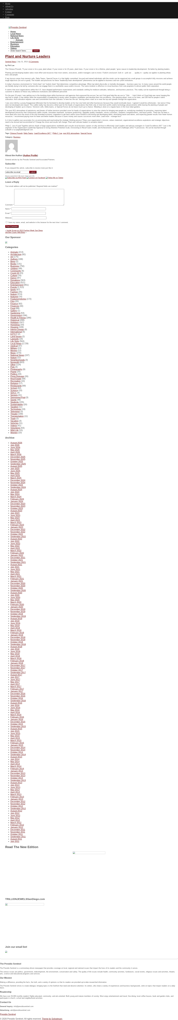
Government (16, 315)
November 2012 (17, 804)
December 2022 (17, 529)
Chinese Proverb (16, 133)
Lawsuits (14, 339)
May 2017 (15, 682)
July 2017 (14, 677)
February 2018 (17, 661)
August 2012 (16, 811)
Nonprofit (14, 362)
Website (8, 218)
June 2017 (15, 679)
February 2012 (17, 825)
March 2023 (15, 522)
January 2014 (16, 771)
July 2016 (14, 705)
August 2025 (16, 466)
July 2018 (14, 649)
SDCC (13, 393)
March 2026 (15, 454)
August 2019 (16, 619)
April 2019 (15, 628)
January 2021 (16, 581)
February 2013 (17, 797)
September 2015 (18, 726)
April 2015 (15, 738)
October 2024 (16, 485)
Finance (14, 304)
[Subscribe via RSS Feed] (15, 178)
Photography (16, 369)
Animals (19, 40)
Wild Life (14, 430)
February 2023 (17, 525)
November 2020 (17, 586)
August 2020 (16, 593)
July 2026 (14, 445)
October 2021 (16, 560)
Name (8, 209)
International (16, 332)
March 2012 (15, 822)
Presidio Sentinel (8, 1014)
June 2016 (15, 708)
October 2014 (16, 752)
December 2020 (17, 583)
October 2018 (16, 642)
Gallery (13, 311)
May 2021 (15, 572)
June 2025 (15, 471)
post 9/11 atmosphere (71, 133)
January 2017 (16, 691)
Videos (13, 48)
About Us (9, 6)
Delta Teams (28, 133)
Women (14, 433)
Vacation (14, 421)
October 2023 (16, 508)
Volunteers (15, 428)
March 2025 (15, 478)
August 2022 (16, 539)
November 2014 (17, 750)
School (13, 388)
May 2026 (15, 450)
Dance (13, 278)
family (13, 290)
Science (14, 390)
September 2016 (18, 701)
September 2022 (18, 536)
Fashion (14, 292)
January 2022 (16, 555)
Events (13, 287)
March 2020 (15, 602)
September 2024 (18, 487)
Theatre (14, 414)
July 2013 (14, 785)
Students (14, 402)
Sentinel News (10, 62)
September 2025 (18, 464)
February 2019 (17, 633)
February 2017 (17, 689)
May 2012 (15, 818)
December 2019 (17, 609)
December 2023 (17, 504)
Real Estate (15, 379)
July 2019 (14, 621)
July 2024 (14, 492)
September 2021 (18, 562)
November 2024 (17, 483)
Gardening (15, 313)
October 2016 (16, 698)
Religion (14, 383)
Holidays (14, 322)
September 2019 (18, 616)
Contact (8, 11)
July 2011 (14, 841)
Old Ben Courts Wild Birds (15, 232)
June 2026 (15, 447)
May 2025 (15, 473)
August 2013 (16, 783)
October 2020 (16, 588)
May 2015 (15, 736)
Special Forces (86, 133)
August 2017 (16, 675)
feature (13, 294)
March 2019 (15, 630)
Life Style (14, 38)
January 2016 (16, 719)
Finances (14, 306)
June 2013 (15, 787)
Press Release (17, 376)
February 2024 (17, 499)
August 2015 (16, 729)
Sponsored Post (17, 397)
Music (13, 353)
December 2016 (17, 694)
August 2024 (16, 490)
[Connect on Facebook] (35, 178)
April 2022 (15, 548)
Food (12, 308)
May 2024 (15, 494)
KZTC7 (13, 334)
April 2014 (15, 764)
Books (13, 264)
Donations (15, 280)
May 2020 (15, 600)
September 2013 (18, 780)
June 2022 (15, 543)
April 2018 (15, 656)
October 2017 (16, 670)
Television (15, 411)
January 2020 (16, 607)
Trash (13, 418)
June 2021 (15, 569)
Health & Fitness (18, 318)
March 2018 (15, 658)
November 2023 (17, 506)
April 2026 (15, 452)
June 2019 (15, 623)
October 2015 (16, 724)
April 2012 (15, 820)
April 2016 (15, 712)
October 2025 (16, 461)
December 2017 (17, 665)
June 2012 (15, 815)
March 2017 (15, 687)
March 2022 (15, 551)
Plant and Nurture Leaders (27, 56)
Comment (9, 205)
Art (11, 257)
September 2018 (18, 644)
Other (13, 365)
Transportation (17, 416)
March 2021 (15, 576)
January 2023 (16, 527)
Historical (14, 320)
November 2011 (17, 832)
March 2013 (15, 794)
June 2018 (15, 651)
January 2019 (16, 635)
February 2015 (17, 743)
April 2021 (15, 574)
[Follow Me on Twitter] (54, 178)
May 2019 (15, 626)
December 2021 (17, 558)
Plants (13, 372)
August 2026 (16, 443)
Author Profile (30, 155)
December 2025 (17, 457)
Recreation (15, 381)
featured (14, 297)
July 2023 (14, 513)
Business (14, 44)
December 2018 (17, 637)
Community (15, 271)
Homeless (15, 325)
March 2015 (15, 740)
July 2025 (14, 468)
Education (15, 46)
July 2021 (14, 567)
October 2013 (16, 778)
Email (8, 213)
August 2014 (16, 757)
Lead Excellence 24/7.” (42, 133)
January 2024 (16, 501)
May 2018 (15, 654)
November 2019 (17, 611)
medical (14, 346)
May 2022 (15, 546)
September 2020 (18, 590)
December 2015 (17, 722)
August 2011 (16, 839)
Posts (7, 17)
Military (13, 348)
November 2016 (17, 696)
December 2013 (17, 773)
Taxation (14, 407)
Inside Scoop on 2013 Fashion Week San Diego (25, 230)
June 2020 (15, 597)
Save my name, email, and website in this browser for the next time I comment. (38, 222)
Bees (12, 261)
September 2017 (18, 672)
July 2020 (14, 595)
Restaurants (16, 386)
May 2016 (15, 710)
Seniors (14, 395)
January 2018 (16, 663)
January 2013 (16, 799)
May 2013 (15, 790)
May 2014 (15, 762)
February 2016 (17, 717)
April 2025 (15, 476)
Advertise (9, 9)
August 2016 (16, 703)
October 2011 (16, 834)
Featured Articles (18, 299)
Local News (15, 34)
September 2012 (18, 808)
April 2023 (15, 520)
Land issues (16, 336)
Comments (9, 14)
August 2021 (16, 565)
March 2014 (15, 766)
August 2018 (16, 647)
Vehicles (14, 423)
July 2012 (14, 813)
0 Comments (34, 62)
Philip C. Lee (57, 133)
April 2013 (15, 792)
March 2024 (15, 497)
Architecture (16, 254)
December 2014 (17, 747)
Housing (14, 327)
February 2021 (17, 579)
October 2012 (16, 806)
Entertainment (16, 42)
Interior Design (17, 329)
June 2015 (15, 733)
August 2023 (16, 511)
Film (12, 301)
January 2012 (16, 827)
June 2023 (15, 515)
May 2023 (15, 518)
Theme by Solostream (52, 1019)
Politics (13, 374)
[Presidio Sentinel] (18, 27)
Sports (13, 400)
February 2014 (17, 769)
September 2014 (18, 755)
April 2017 (15, 684)
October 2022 (16, 534)
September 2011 (18, 837)
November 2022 (17, 532)
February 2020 (17, 604)
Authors (14, 259)
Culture (13, 275)
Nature (13, 357)
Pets (12, 367)
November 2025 (17, 459)
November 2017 (17, 668)
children (14, 268)
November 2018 (17, 640)
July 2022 (14, 541)
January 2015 (16, 745)
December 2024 (17, 480)
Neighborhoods (17, 360)
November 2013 (17, 776)
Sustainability (16, 404)
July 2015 (14, 731)
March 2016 (15, 715)
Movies (13, 350)
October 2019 (16, 614)
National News (17, 36)
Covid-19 (14, 273)
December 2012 (17, 801)
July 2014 (14, 759)
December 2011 (17, 830)
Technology (15, 409)
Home (7, 3)
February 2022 (17, 553)
